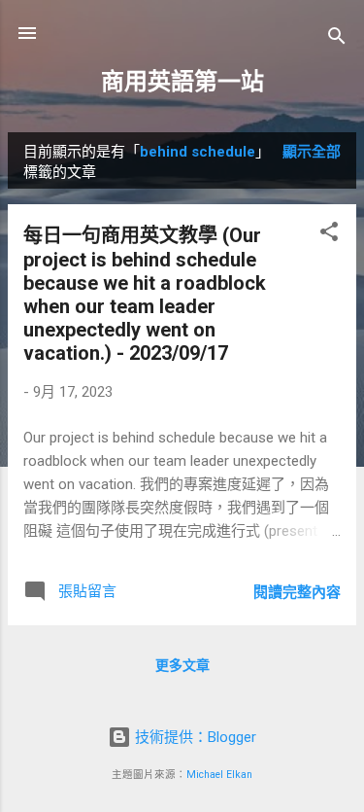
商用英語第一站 (182, 81)
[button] (329, 235)
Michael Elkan (219, 774)
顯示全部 (311, 151)
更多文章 (182, 665)
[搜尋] (336, 39)
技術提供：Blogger (193, 737)
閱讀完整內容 (297, 592)
